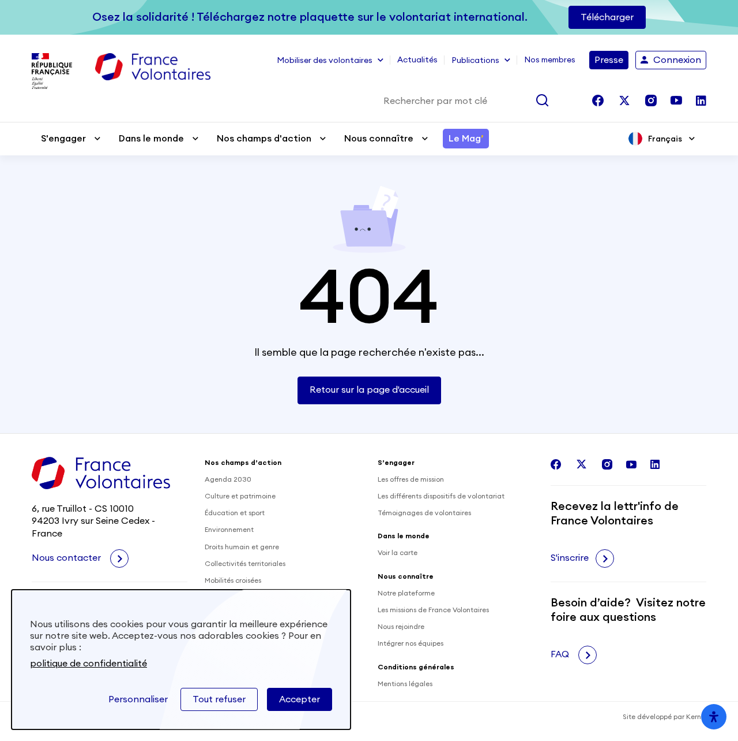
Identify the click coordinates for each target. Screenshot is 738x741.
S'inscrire (570, 558)
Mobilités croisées (233, 580)
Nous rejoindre (401, 626)
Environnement (229, 529)
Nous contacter (67, 558)
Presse (608, 60)
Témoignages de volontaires (424, 512)
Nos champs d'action (264, 138)
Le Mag (466, 138)
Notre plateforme (406, 593)
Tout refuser (219, 699)
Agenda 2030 (228, 479)
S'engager (63, 138)
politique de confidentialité (88, 663)
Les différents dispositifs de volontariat (441, 496)
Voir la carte (397, 552)
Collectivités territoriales (245, 563)
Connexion (677, 60)
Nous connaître (378, 138)
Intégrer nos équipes (410, 643)
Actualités (417, 60)
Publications (475, 61)
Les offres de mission (411, 479)
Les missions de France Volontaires (433, 609)
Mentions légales (405, 683)
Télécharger (607, 17)
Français (665, 139)
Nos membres (549, 60)
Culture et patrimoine (240, 496)
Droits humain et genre (242, 546)
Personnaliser (138, 699)
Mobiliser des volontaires (324, 61)
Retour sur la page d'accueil (369, 389)
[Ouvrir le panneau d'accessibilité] (713, 716)
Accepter (299, 699)
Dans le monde (151, 138)
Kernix (696, 716)
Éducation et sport (235, 512)
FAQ (561, 654)
